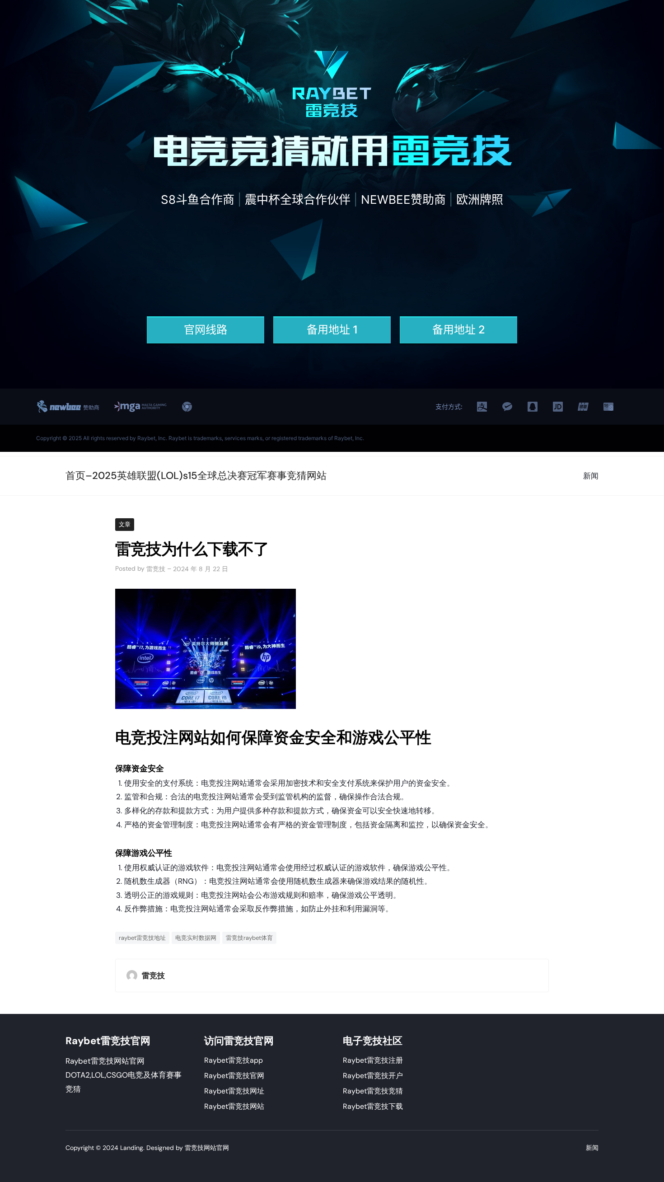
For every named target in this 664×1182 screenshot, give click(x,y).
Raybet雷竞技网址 (234, 1091)
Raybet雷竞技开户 (373, 1075)
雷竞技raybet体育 (249, 938)
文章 (125, 524)
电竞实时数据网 (195, 938)
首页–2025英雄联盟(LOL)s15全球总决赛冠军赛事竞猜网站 (196, 475)
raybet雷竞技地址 (142, 938)
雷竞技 (155, 569)
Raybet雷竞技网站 (234, 1106)
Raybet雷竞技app (233, 1060)
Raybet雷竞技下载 (373, 1106)
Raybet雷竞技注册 (373, 1060)
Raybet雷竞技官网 (234, 1075)
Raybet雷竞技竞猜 (373, 1091)
